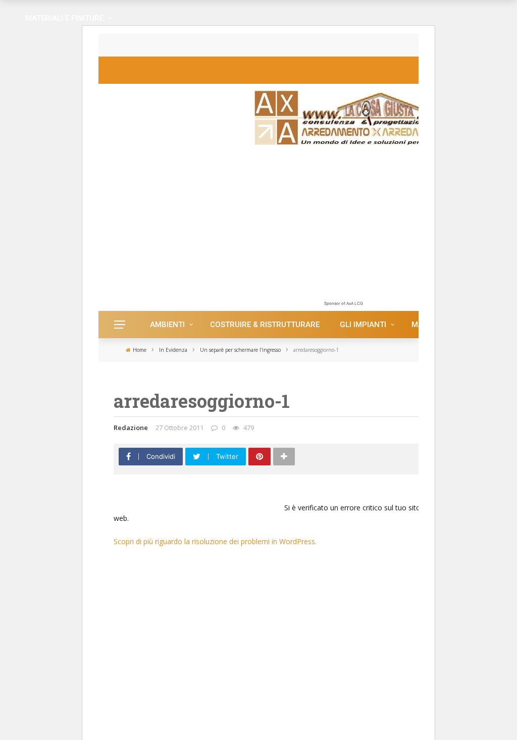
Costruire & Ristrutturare (265, 324)
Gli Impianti (363, 324)
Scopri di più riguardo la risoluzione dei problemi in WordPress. (215, 541)
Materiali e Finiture (64, 18)
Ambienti (167, 324)
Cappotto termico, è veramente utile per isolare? (220, 45)
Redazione (131, 427)
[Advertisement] (343, 227)
